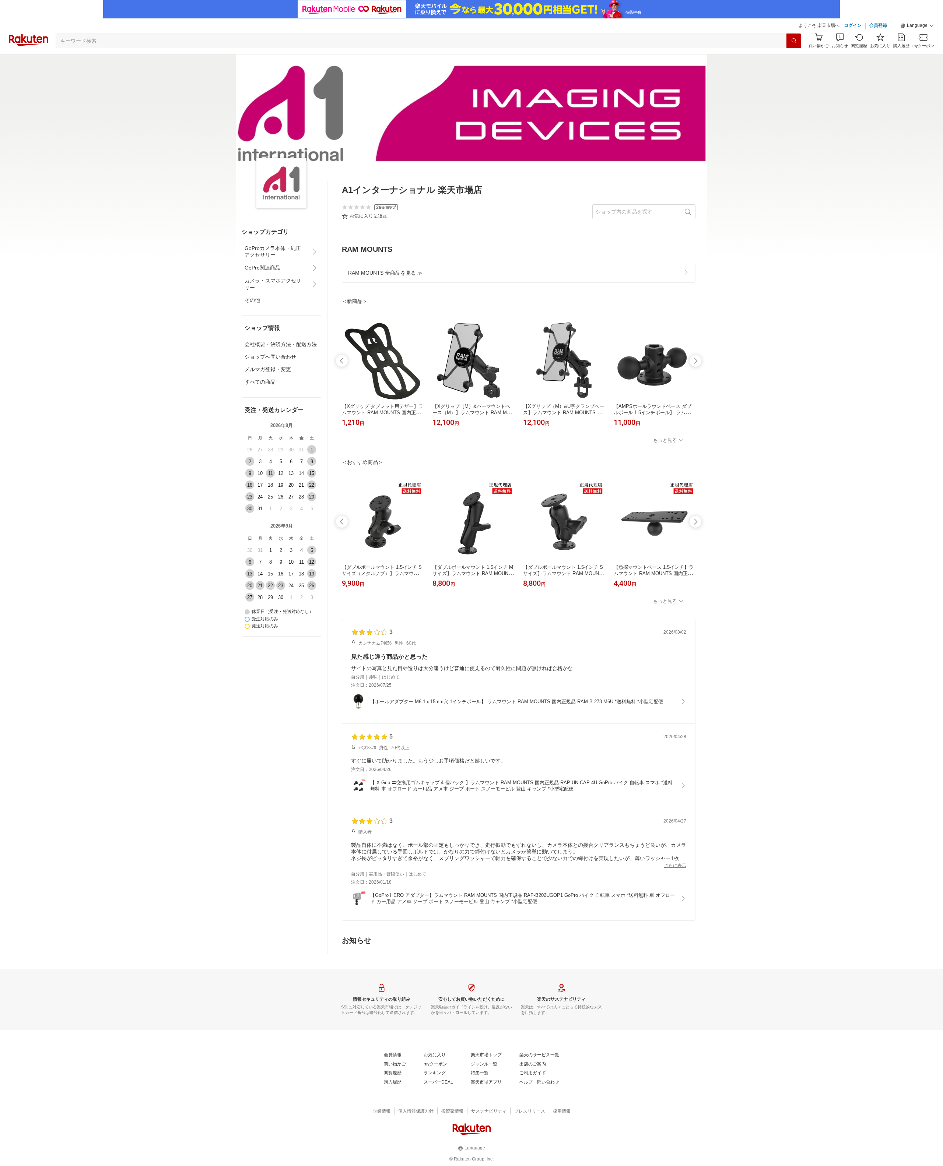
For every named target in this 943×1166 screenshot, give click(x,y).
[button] (917, 25)
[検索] (793, 41)
